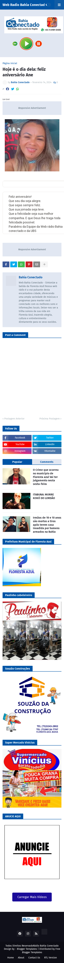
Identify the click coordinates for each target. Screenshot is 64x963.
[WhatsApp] (17, 89)
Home (10, 957)
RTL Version (50, 957)
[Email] (36, 264)
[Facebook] (7, 89)
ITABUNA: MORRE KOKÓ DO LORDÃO (44, 496)
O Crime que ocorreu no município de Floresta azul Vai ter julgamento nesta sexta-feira (46, 477)
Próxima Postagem (49, 418)
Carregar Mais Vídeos (32, 897)
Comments (46, 461)
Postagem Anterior (14, 418)
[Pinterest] (29, 264)
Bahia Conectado (30, 277)
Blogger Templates (27, 949)
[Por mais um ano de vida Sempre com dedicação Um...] (59, 184)
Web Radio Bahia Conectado (25, 5)
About (21, 957)
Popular (17, 461)
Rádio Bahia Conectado (46, 945)
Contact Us (34, 957)
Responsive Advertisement (32, 108)
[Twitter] (12, 89)
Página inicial (10, 63)
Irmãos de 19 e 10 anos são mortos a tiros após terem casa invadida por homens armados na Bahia (47, 524)
